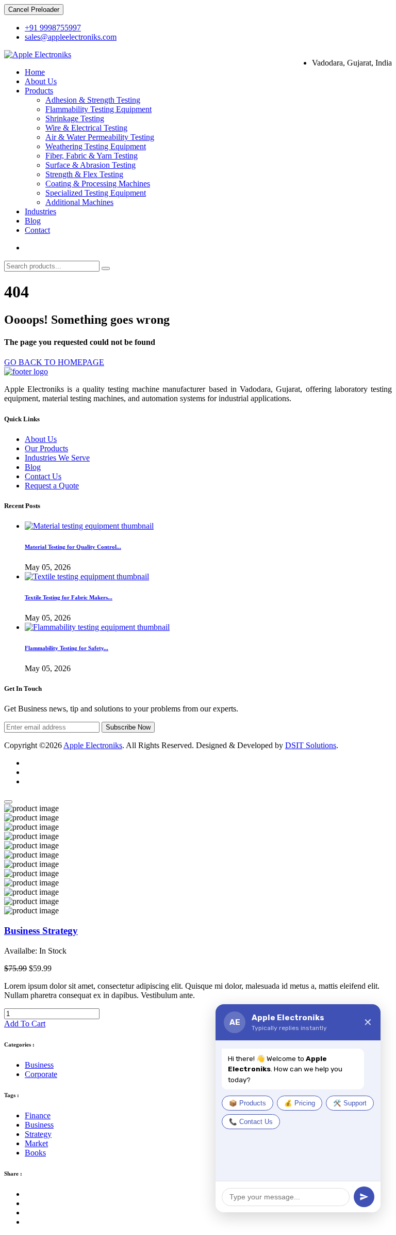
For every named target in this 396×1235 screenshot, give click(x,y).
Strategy (38, 1134)
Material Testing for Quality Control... (73, 547)
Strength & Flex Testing (84, 174)
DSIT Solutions (310, 745)
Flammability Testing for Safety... (66, 648)
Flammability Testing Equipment (98, 109)
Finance (38, 1115)
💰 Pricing (299, 1103)
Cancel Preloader (33, 9)
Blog (33, 220)
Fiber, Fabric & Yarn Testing (91, 155)
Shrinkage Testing (74, 118)
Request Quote (49, 247)
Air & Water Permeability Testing (99, 137)
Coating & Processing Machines (97, 183)
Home (35, 72)
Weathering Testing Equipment (95, 146)
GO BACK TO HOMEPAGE (54, 362)
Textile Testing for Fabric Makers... (68, 597)
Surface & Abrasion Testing (90, 165)
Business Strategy (41, 930)
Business (39, 1064)
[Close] (8, 801)
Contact (37, 230)
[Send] (364, 1196)
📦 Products (247, 1103)
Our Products (46, 448)
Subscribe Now (128, 727)
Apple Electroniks (92, 745)
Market (36, 1143)
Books (35, 1152)
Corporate (41, 1074)
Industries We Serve (57, 457)
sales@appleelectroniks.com (71, 37)
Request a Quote (52, 485)
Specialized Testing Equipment (95, 192)
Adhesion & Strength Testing (92, 100)
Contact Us (43, 476)
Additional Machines (79, 202)
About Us (41, 81)
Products (39, 90)
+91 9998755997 (53, 27)
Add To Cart (24, 1023)
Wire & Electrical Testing (86, 127)
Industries (40, 211)
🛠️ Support (350, 1103)
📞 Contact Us (251, 1122)
